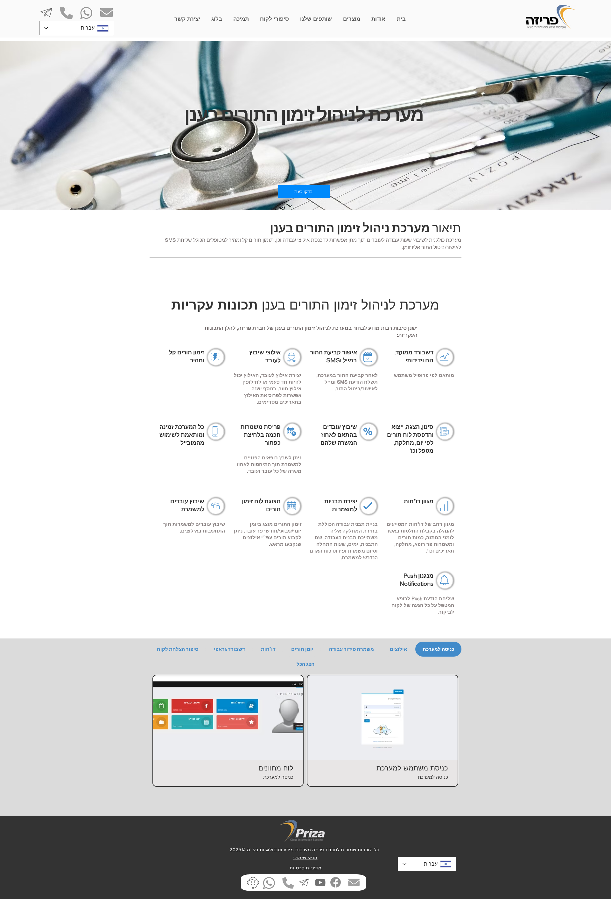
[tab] (438, 649)
